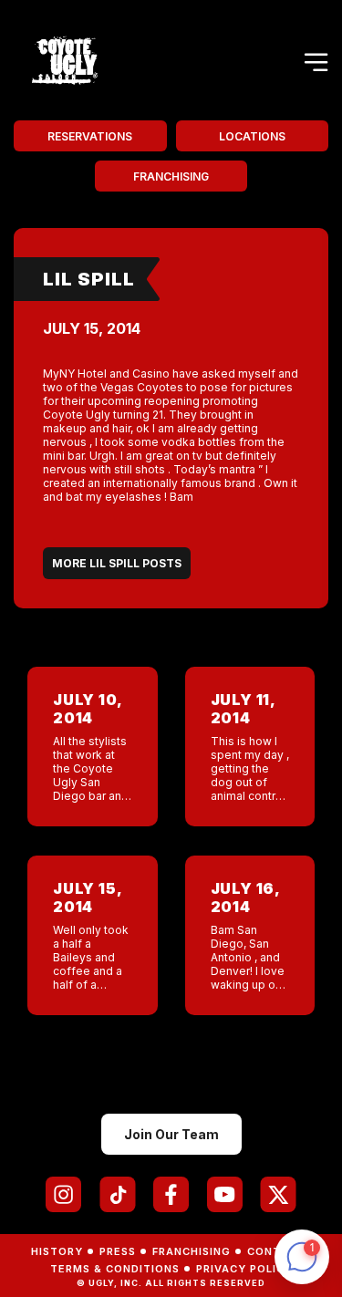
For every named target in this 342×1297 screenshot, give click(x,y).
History (57, 1251)
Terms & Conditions (115, 1268)
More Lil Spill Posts (116, 563)
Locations (252, 136)
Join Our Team (171, 1134)
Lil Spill (89, 279)
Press (117, 1251)
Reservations (89, 136)
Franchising (171, 176)
